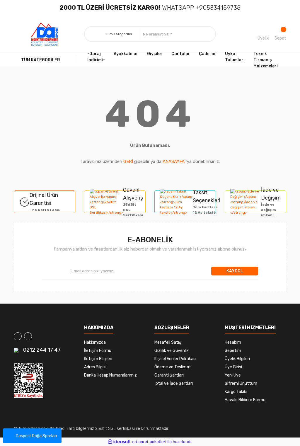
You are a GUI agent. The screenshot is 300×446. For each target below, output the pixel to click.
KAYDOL (234, 270)
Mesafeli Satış (167, 342)
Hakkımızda (95, 342)
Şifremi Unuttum (241, 383)
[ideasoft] (119, 442)
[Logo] (44, 34)
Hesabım (233, 342)
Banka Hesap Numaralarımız (110, 375)
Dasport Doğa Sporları (36, 435)
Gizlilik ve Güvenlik (171, 350)
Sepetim (233, 350)
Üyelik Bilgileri (237, 358)
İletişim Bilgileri (98, 358)
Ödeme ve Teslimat (172, 367)
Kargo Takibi (236, 391)
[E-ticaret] (149, 441)
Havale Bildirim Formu (245, 399)
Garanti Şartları (169, 375)
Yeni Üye (233, 375)
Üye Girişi (233, 367)
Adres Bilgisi (95, 367)
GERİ (128, 161)
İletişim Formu (97, 350)
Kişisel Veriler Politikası (175, 358)
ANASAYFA (174, 161)
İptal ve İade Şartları (173, 383)
